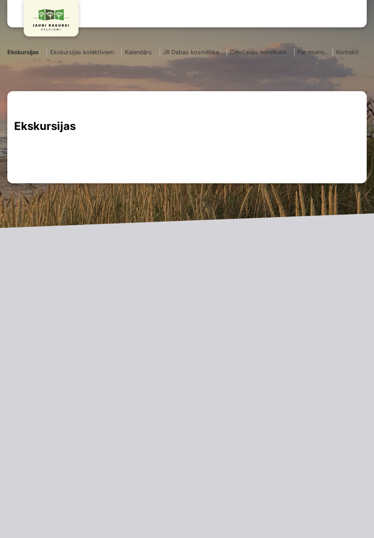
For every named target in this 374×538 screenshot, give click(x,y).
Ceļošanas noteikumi (258, 52)
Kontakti (347, 52)
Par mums (311, 52)
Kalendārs (138, 52)
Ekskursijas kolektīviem (82, 52)
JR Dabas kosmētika (191, 52)
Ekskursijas (23, 52)
